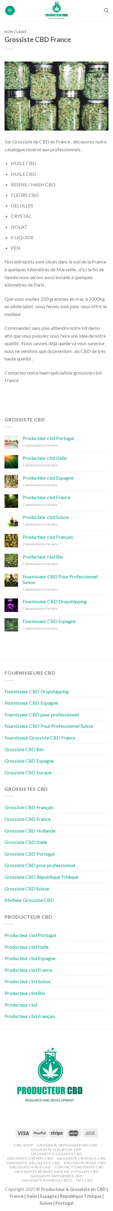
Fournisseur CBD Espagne (49, 621)
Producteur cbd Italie (45, 458)
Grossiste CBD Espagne (29, 761)
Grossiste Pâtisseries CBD (56, 1176)
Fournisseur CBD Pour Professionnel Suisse (60, 579)
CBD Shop (23, 1145)
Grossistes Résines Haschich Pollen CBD (56, 1171)
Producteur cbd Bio (43, 556)
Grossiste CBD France (28, 819)
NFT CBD (84, 1180)
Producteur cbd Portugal (48, 438)
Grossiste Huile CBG (85, 1163)
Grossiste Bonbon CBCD (47, 1180)
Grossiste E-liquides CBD (57, 1154)
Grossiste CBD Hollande (30, 830)
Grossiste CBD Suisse (27, 888)
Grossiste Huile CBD (30, 1167)
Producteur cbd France (46, 497)
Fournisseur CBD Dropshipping (55, 601)
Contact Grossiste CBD (79, 1167)
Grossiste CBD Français (29, 807)
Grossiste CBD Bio (24, 749)
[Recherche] (106, 10)
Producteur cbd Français (48, 537)
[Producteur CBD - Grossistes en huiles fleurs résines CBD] (56, 10)
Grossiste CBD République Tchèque (41, 877)
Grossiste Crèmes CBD (30, 1158)
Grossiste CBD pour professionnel (40, 865)
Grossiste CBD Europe (28, 772)
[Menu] (10, 11)
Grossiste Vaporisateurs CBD (67, 1145)
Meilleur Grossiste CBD (29, 900)
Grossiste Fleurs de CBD (56, 1149)
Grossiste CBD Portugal (30, 854)
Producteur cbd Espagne (48, 477)
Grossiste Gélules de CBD (33, 1163)
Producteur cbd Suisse (46, 517)
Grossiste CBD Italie (26, 842)
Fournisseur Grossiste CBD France (40, 737)
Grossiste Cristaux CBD (81, 1158)
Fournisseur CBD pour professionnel (42, 714)
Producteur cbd (21, 1005)
